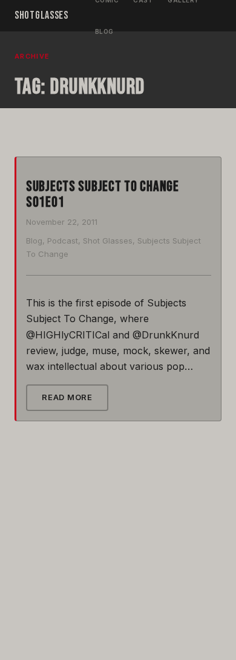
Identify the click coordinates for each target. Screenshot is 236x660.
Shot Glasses (108, 240)
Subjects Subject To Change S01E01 (102, 194)
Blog (104, 31)
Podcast (62, 240)
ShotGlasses (41, 15)
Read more (67, 397)
